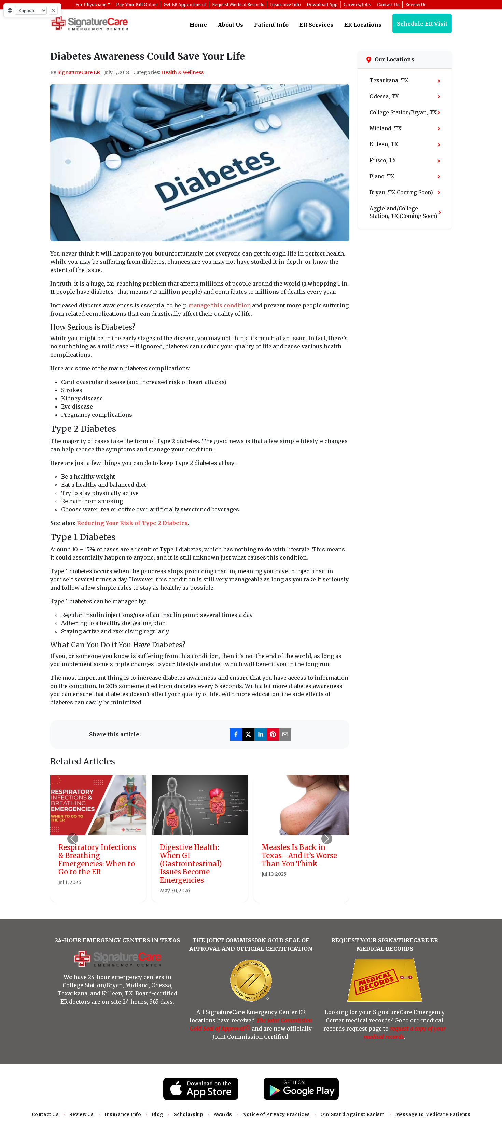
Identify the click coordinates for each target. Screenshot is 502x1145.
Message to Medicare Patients (432, 1114)
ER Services (316, 24)
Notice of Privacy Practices (276, 1114)
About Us (230, 24)
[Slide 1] (181, 893)
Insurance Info (122, 1114)
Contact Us (45, 1114)
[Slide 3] (206, 893)
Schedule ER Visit (422, 23)
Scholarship (188, 1114)
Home (198, 24)
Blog (157, 1114)
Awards (223, 1114)
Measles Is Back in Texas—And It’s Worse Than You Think (299, 855)
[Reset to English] (53, 10)
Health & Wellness (182, 72)
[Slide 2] (194, 893)
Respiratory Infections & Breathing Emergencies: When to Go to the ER (97, 859)
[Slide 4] (218, 893)
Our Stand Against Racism (352, 1114)
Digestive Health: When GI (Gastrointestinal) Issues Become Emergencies (191, 863)
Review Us (81, 1114)
